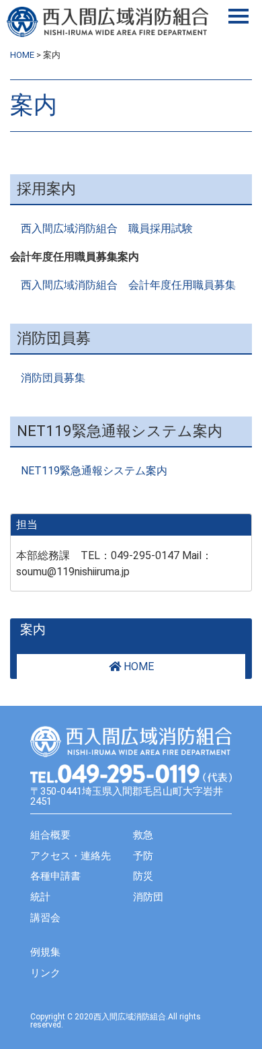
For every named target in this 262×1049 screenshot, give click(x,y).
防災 (143, 876)
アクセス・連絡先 (70, 856)
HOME (137, 666)
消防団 (148, 897)
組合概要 (50, 835)
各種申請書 (55, 876)
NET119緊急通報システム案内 (94, 470)
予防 (143, 856)
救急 (143, 835)
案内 (33, 629)
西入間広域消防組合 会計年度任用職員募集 (128, 285)
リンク (45, 973)
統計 (40, 897)
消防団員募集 (53, 377)
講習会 (45, 918)
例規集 (45, 952)
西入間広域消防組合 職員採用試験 (107, 228)
